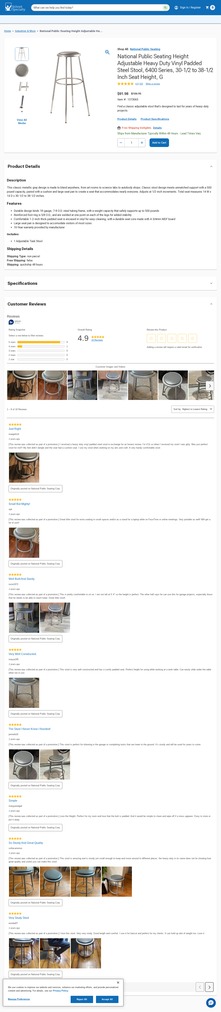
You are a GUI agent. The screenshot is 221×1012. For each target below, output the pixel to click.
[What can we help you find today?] (165, 8)
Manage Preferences (19, 999)
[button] (187, 8)
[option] (22, 55)
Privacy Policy (60, 990)
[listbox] (22, 79)
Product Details (127, 119)
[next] (21, 112)
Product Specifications (155, 119)
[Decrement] (120, 142)
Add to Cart (159, 142)
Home (7, 31)
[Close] (118, 982)
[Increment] (141, 142)
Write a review (153, 84)
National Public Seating (145, 49)
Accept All (107, 999)
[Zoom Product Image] (107, 52)
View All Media (22, 121)
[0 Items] (207, 7)
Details (157, 127)
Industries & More (25, 31)
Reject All (82, 999)
